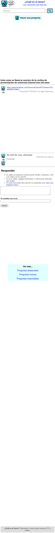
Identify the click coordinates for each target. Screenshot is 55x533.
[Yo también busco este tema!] (3, 90)
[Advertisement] (27, 50)
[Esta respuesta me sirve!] (3, 157)
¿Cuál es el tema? (35, 3)
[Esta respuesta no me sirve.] (3, 164)
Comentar (11, 159)
